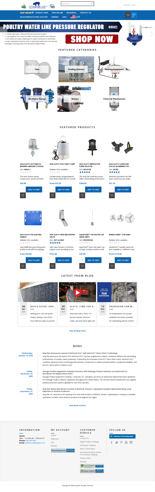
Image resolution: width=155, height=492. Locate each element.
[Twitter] (116, 442)
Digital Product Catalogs (89, 442)
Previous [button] (3, 34)
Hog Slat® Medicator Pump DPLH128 (89, 165)
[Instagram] (131, 442)
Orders (53, 435)
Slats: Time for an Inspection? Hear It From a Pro (83, 306)
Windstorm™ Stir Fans (119, 234)
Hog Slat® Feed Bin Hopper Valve (62, 235)
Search (92, 3)
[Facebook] (111, 442)
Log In (133, 5)
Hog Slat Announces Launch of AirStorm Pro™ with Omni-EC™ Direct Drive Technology (80, 353)
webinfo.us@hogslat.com (35, 443)
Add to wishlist (23, 195)
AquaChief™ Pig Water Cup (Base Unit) (91, 235)
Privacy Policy (85, 458)
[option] (77, 34)
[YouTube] (126, 442)
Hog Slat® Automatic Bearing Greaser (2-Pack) (31, 165)
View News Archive (77, 405)
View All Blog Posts (77, 331)
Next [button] (151, 34)
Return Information (87, 449)
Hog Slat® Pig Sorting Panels (30, 235)
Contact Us (84, 438)
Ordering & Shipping (88, 445)
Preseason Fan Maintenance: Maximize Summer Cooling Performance (122, 306)
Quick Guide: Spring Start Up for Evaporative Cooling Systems (43, 306)
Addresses (55, 439)
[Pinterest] (121, 442)
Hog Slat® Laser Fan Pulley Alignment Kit (119, 165)
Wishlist (54, 446)
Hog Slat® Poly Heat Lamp (62, 164)
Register (127, 5)
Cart (52, 442)
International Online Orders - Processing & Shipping (91, 453)
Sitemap (83, 461)
